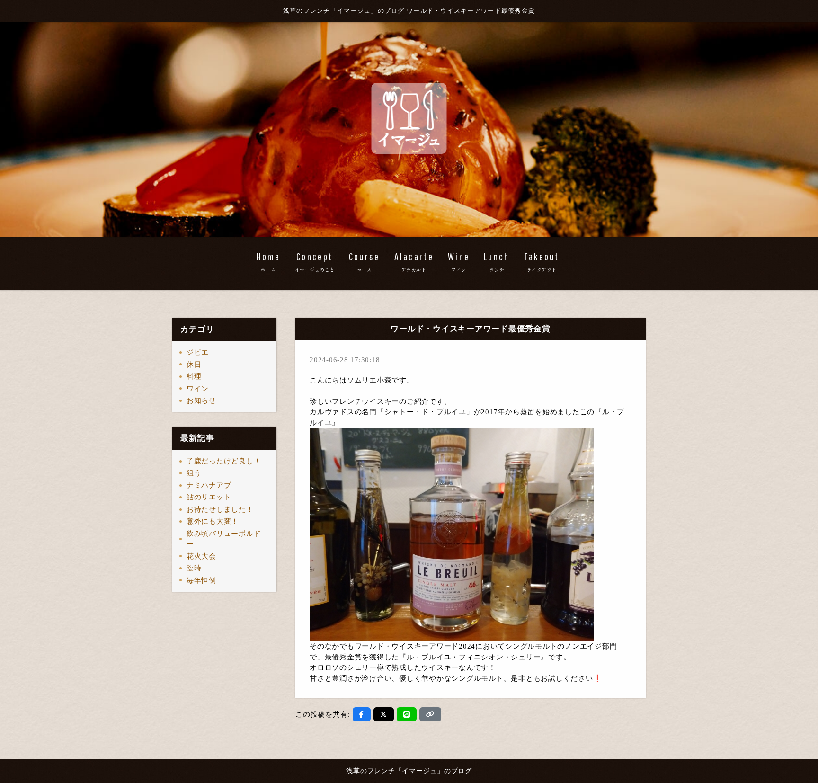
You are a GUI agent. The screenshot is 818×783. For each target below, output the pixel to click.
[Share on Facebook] (362, 714)
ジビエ (198, 352)
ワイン (198, 388)
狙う (194, 473)
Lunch (497, 261)
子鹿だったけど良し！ (224, 461)
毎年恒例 (201, 580)
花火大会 (201, 556)
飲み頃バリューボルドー (224, 539)
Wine (459, 261)
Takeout (542, 261)
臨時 (194, 568)
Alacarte (414, 261)
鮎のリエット (209, 497)
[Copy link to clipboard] (430, 714)
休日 (194, 364)
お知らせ (201, 400)
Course (364, 261)
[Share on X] (383, 714)
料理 (194, 376)
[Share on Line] (407, 714)
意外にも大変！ (213, 521)
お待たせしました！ (220, 509)
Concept (315, 261)
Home (269, 261)
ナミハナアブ (209, 485)
